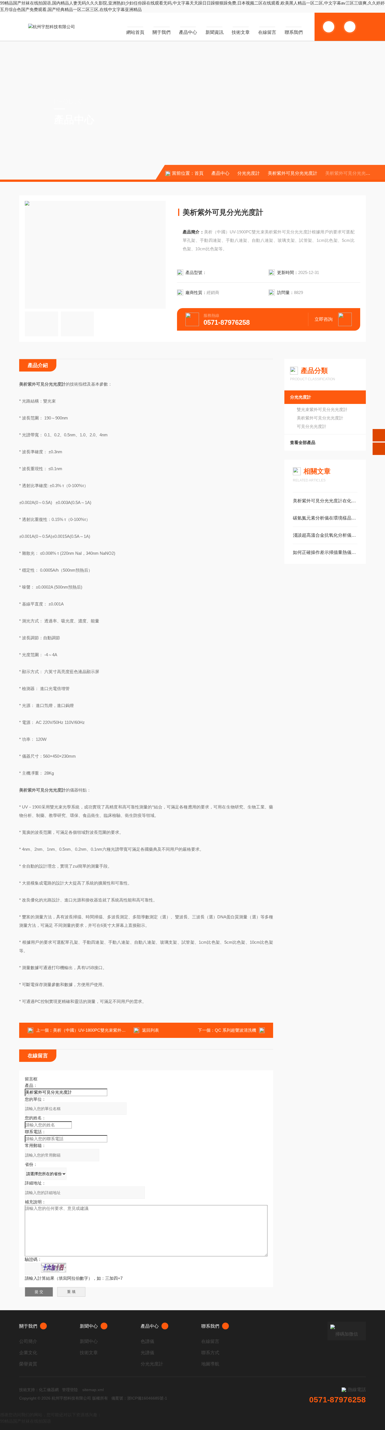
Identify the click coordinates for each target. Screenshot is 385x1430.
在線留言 (267, 32)
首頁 (198, 173)
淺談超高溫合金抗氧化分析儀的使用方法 (325, 535)
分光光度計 (248, 173)
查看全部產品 (302, 442)
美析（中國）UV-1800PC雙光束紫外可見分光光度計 (102, 1030)
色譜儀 (147, 1341)
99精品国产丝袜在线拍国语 (25, 1421)
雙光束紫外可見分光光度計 (322, 409)
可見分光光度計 (311, 426)
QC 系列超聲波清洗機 (235, 1030)
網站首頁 (135, 32)
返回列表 (150, 1030)
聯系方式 (210, 1352)
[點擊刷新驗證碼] (53, 1267)
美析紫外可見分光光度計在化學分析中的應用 (325, 500)
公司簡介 (28, 1341)
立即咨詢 (324, 319)
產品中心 (188, 32)
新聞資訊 (214, 32)
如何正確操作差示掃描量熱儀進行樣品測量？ (325, 552)
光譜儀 (147, 1352)
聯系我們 (294, 32)
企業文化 (28, 1352)
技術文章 (241, 32)
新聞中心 (89, 1326)
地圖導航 (210, 1364)
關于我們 (161, 32)
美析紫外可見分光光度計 (292, 173)
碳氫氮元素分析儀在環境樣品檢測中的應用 (325, 518)
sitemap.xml (93, 1389)
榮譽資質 (28, 1364)
